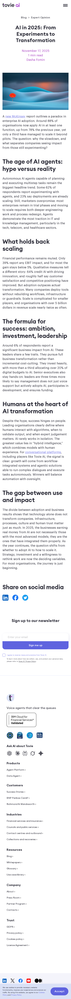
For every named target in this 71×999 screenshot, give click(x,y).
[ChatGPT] (9, 753)
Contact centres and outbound (24, 833)
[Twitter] (13, 981)
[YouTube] (29, 981)
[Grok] (33, 753)
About (10, 891)
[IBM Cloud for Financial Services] (21, 718)
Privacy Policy (16, 995)
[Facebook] (20, 981)
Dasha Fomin (35, 59)
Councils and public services (22, 827)
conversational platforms (43, 452)
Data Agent (13, 775)
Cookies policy (15, 939)
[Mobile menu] (65, 5)
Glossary (11, 868)
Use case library (15, 874)
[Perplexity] (25, 753)
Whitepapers (14, 862)
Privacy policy (14, 932)
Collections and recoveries (21, 839)
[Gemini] (40, 753)
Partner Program (16, 903)
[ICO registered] (39, 735)
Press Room (13, 897)
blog (24, 17)
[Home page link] (11, 5)
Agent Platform (15, 769)
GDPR (10, 926)
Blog (9, 856)
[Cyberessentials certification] (20, 735)
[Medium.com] (38, 981)
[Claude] (17, 753)
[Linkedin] (4, 981)
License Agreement (17, 945)
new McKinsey (15, 116)
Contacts (12, 909)
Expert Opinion (40, 17)
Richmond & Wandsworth (21, 804)
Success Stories (15, 791)
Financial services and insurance (24, 820)
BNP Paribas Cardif (17, 797)
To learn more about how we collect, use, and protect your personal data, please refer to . (35, 660)
